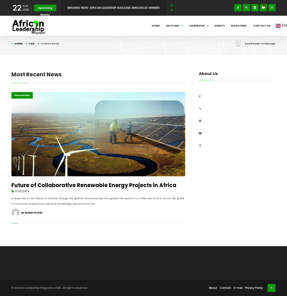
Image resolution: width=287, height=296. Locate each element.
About (213, 288)
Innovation (22, 95)
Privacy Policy (254, 288)
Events (220, 25)
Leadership (197, 25)
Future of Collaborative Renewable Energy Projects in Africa (93, 185)
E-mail (238, 288)
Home (156, 25)
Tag (32, 43)
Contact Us (261, 25)
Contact (225, 288)
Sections (172, 25)
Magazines (239, 25)
